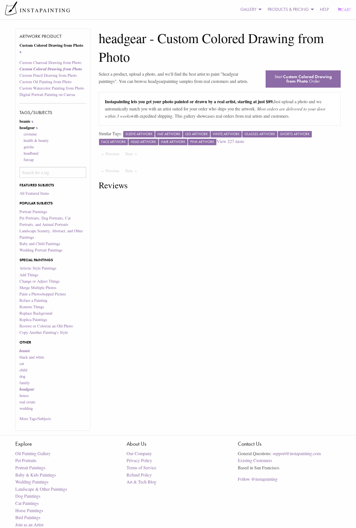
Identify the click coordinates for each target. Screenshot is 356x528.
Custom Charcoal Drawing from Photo (50, 62)
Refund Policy (139, 475)
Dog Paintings (27, 496)
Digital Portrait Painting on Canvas (47, 94)
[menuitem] (249, 9)
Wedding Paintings (31, 482)
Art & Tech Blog (141, 482)
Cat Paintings (27, 503)
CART (346, 10)
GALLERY (248, 9)
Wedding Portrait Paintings (41, 250)
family (24, 382)
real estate (27, 401)
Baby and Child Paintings (39, 243)
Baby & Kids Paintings (35, 475)
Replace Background (35, 313)
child (23, 369)
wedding (26, 408)
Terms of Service (141, 467)
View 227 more (230, 141)
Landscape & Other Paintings (41, 489)
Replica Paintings (33, 319)
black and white (31, 357)
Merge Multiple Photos (37, 287)
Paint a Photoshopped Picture (42, 294)
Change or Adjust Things (39, 281)
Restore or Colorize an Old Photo (46, 326)
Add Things (28, 274)
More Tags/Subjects (35, 418)
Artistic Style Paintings (37, 268)
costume (30, 134)
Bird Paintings (27, 517)
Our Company (139, 453)
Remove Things (31, 306)
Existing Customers (255, 460)
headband (31, 153)
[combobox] (52, 172)
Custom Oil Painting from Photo (45, 81)
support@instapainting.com (297, 453)
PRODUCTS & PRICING (288, 9)
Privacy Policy (139, 460)
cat (21, 363)
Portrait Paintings (33, 211)
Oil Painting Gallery (33, 453)
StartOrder (303, 79)
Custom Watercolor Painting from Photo (51, 88)
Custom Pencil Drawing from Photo (48, 75)
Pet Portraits (25, 460)
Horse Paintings (29, 510)
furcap (29, 159)
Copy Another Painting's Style (43, 332)
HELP (324, 9)
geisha (29, 146)
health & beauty (36, 140)
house (24, 395)
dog (22, 376)
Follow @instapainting (258, 479)
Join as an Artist (29, 524)
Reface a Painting (33, 300)
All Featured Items (34, 193)
